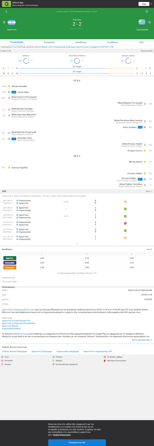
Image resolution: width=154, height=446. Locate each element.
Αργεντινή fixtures (10, 326)
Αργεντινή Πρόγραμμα (42, 351)
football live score (20, 333)
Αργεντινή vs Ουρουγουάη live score (18, 309)
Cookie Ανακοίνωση (62, 435)
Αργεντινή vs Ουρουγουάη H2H (16, 320)
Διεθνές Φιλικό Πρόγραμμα (14, 351)
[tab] (17, 42)
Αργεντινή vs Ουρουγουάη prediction (18, 323)
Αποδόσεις (7, 249)
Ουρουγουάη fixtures (11, 328)
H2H (4, 191)
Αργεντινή (6, 50)
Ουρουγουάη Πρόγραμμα (67, 351)
